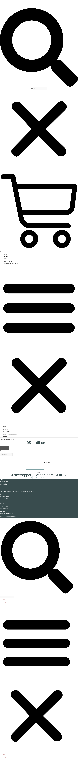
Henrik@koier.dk (5, 508)
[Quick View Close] (0, 763)
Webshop (6, 256)
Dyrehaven (6, 258)
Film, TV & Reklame (8, 261)
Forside (5, 254)
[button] (39, 47)
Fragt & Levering (6, 602)
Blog (4, 599)
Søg (32, 88)
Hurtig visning (47, 462)
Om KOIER (6, 265)
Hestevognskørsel (8, 259)
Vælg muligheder (40, 477)
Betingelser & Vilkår (7, 600)
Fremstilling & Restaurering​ (11, 263)
